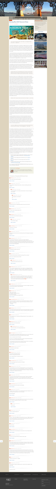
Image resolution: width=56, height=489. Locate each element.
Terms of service (7, 483)
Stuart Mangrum (17, 168)
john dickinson (12, 266)
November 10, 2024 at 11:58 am (16, 410)
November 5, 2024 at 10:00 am (20, 326)
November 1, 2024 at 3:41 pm (15, 253)
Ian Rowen (11, 208)
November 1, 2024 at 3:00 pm (17, 247)
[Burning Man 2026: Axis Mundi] (40, 37)
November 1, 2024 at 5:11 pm (17, 290)
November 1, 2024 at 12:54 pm (16, 183)
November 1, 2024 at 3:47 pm (18, 266)
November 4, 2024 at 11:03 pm (17, 366)
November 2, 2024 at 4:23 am (19, 332)
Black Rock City (17, 474)
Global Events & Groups (27, 474)
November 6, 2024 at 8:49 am (16, 389)
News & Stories (44, 474)
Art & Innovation (35, 474)
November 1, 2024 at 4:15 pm (17, 219)
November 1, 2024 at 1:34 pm (17, 214)
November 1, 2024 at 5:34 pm (20, 299)
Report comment (12, 180)
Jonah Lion (11, 290)
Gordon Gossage (12, 332)
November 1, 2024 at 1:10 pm (17, 208)
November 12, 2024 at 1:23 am (16, 423)
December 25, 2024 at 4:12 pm (16, 462)
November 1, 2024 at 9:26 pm (18, 321)
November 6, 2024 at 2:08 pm (18, 397)
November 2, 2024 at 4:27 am (19, 274)
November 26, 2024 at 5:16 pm (18, 448)
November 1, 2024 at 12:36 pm (17, 177)
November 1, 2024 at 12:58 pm (16, 202)
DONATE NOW (49, 0)
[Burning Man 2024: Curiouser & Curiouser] (40, 55)
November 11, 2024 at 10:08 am (17, 415)
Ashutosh (11, 352)
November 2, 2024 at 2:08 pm (17, 189)
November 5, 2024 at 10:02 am (18, 383)
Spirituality (36, 26)
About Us (7, 474)
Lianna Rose (13, 274)
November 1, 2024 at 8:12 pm (15, 314)
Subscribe (43, 485)
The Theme (11, 20)
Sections (11, 17)
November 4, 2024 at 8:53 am (19, 360)
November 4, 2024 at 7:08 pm (18, 195)
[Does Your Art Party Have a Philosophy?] (40, 46)
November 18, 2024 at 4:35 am (18, 440)
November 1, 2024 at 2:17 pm (18, 238)
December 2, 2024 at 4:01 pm (16, 403)
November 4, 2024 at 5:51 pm (19, 260)
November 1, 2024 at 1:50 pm (18, 225)
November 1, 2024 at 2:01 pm (16, 231)
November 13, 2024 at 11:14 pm (19, 429)
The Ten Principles (37, 27)
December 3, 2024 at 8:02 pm (16, 457)
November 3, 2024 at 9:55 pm (17, 352)
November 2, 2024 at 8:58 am (17, 346)
